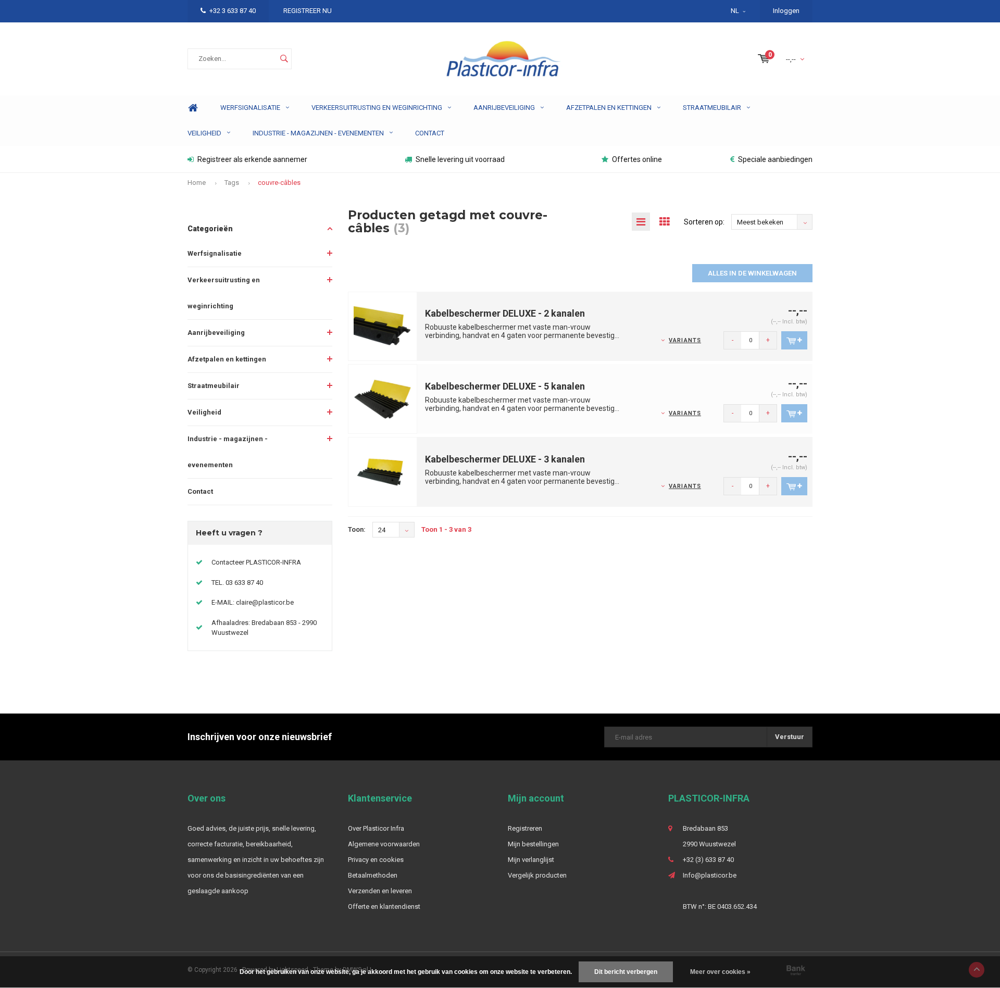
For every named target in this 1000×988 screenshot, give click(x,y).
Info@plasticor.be (709, 875)
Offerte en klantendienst (384, 906)
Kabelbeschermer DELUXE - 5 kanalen (505, 386)
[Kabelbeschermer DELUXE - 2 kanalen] (383, 326)
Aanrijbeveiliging (504, 107)
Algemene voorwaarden (384, 844)
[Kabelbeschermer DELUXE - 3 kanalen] (383, 472)
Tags (231, 182)
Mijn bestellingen (533, 844)
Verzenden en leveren (380, 891)
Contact (429, 133)
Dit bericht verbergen (625, 972)
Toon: (357, 529)
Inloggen (786, 11)
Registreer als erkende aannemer (252, 159)
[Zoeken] (284, 58)
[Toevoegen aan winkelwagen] (794, 340)
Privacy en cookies (376, 860)
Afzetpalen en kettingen (609, 107)
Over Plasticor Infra (376, 828)
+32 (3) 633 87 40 (708, 860)
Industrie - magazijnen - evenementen (318, 133)
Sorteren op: (704, 222)
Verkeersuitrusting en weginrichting (376, 107)
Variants (685, 340)
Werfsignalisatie (250, 107)
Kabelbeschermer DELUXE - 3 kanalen (505, 459)
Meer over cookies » (720, 972)
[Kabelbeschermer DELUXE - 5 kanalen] (383, 399)
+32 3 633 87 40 (232, 11)
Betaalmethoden (372, 875)
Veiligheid (204, 133)
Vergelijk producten (537, 875)
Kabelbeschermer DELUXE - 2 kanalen (505, 313)
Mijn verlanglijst (531, 860)
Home (192, 108)
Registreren (525, 828)
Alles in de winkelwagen (752, 273)
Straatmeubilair (712, 107)
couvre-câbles (279, 182)
